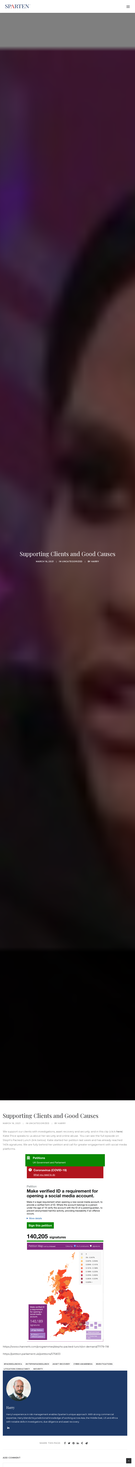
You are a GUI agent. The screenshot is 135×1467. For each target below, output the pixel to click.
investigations (104, 1364)
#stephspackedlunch (37, 1364)
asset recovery (61, 1364)
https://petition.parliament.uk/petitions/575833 (31, 1353)
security (38, 1369)
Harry (95, 561)
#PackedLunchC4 (13, 1364)
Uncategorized (72, 561)
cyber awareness (83, 1364)
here (119, 1131)
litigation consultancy (17, 1369)
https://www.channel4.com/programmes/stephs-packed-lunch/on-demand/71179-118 (56, 1346)
